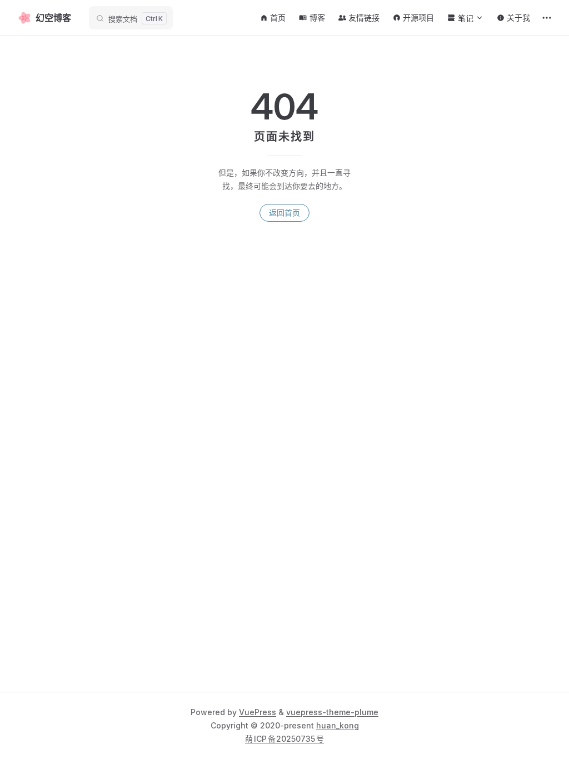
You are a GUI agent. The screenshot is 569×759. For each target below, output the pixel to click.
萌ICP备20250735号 (284, 738)
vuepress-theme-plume (332, 712)
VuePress (257, 712)
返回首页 (284, 212)
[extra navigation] (547, 18)
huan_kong (337, 725)
